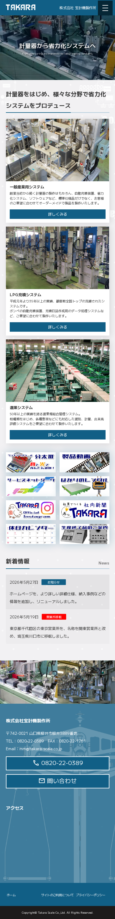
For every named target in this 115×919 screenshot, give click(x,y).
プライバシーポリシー (90, 895)
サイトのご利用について (57, 895)
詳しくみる (57, 214)
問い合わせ (61, 780)
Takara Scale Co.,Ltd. (52, 912)
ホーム (11, 895)
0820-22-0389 (61, 762)
